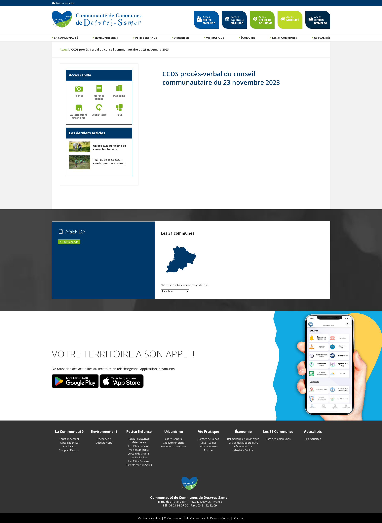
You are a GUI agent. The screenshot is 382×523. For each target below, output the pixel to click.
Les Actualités (313, 439)
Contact (239, 518)
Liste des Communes (278, 439)
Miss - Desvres (208, 446)
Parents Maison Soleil (139, 465)
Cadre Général (173, 439)
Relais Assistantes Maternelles (139, 440)
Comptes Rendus (69, 450)
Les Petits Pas (139, 457)
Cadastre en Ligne (173, 442)
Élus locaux (69, 446)
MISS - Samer (208, 442)
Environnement (106, 37)
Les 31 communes (284, 37)
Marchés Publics (243, 450)
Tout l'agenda (70, 242)
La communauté (66, 37)
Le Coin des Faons (139, 453)
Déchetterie (104, 439)
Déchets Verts (104, 442)
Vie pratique (215, 37)
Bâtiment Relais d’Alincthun (243, 439)
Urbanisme (181, 37)
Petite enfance (146, 37)
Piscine (208, 450)
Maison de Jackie (139, 450)
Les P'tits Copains (138, 446)
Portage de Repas (208, 439)
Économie (248, 37)
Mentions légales (148, 518)
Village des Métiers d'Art (243, 442)
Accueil (64, 49)
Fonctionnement (69, 439)
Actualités (322, 37)
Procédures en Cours (173, 446)
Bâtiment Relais (243, 446)
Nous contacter (65, 3)
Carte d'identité (69, 442)
